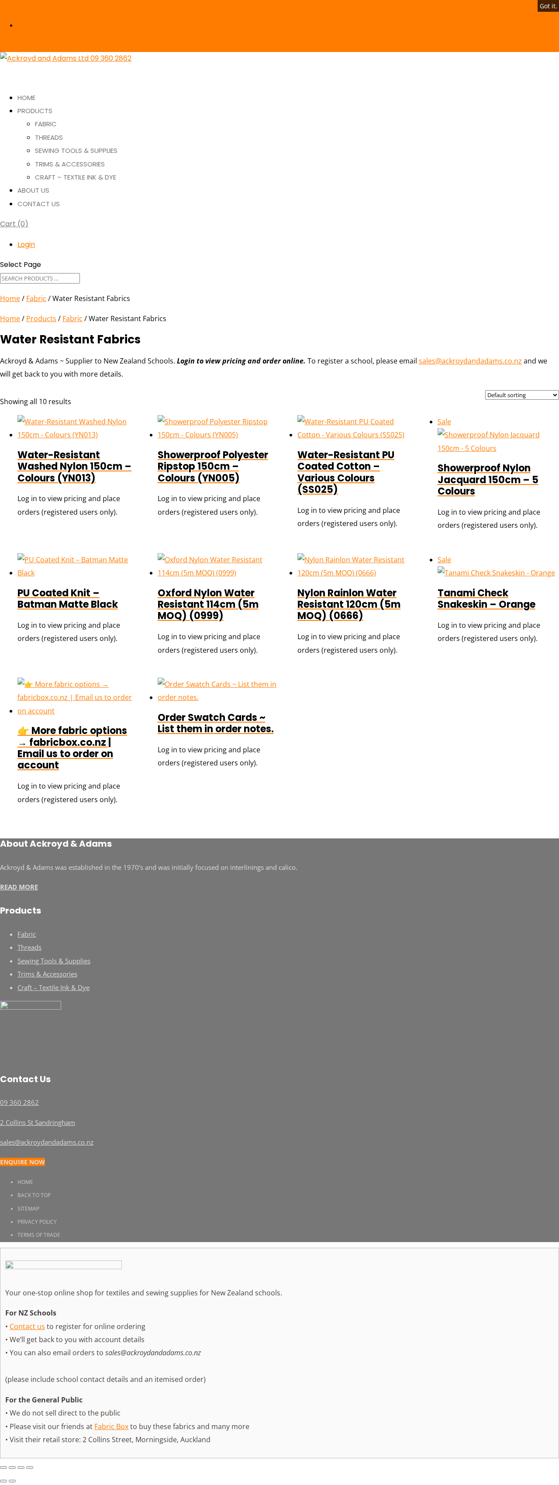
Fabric (46, 123)
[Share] (20, 1467)
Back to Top (34, 1195)
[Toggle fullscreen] (12, 1467)
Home (10, 298)
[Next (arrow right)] (12, 1481)
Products (41, 318)
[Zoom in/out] (3, 1467)
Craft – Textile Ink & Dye (75, 177)
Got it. (548, 6)
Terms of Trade (38, 1235)
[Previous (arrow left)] (3, 1481)
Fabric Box (111, 1426)
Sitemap (28, 1208)
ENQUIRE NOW (22, 1162)
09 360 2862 (17, 6)
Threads (49, 137)
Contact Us (38, 203)
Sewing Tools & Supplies (76, 150)
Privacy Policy (37, 1221)
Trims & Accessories (70, 164)
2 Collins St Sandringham (37, 1122)
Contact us (27, 1326)
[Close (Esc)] (29, 1467)
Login (27, 25)
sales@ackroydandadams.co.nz (470, 361)
